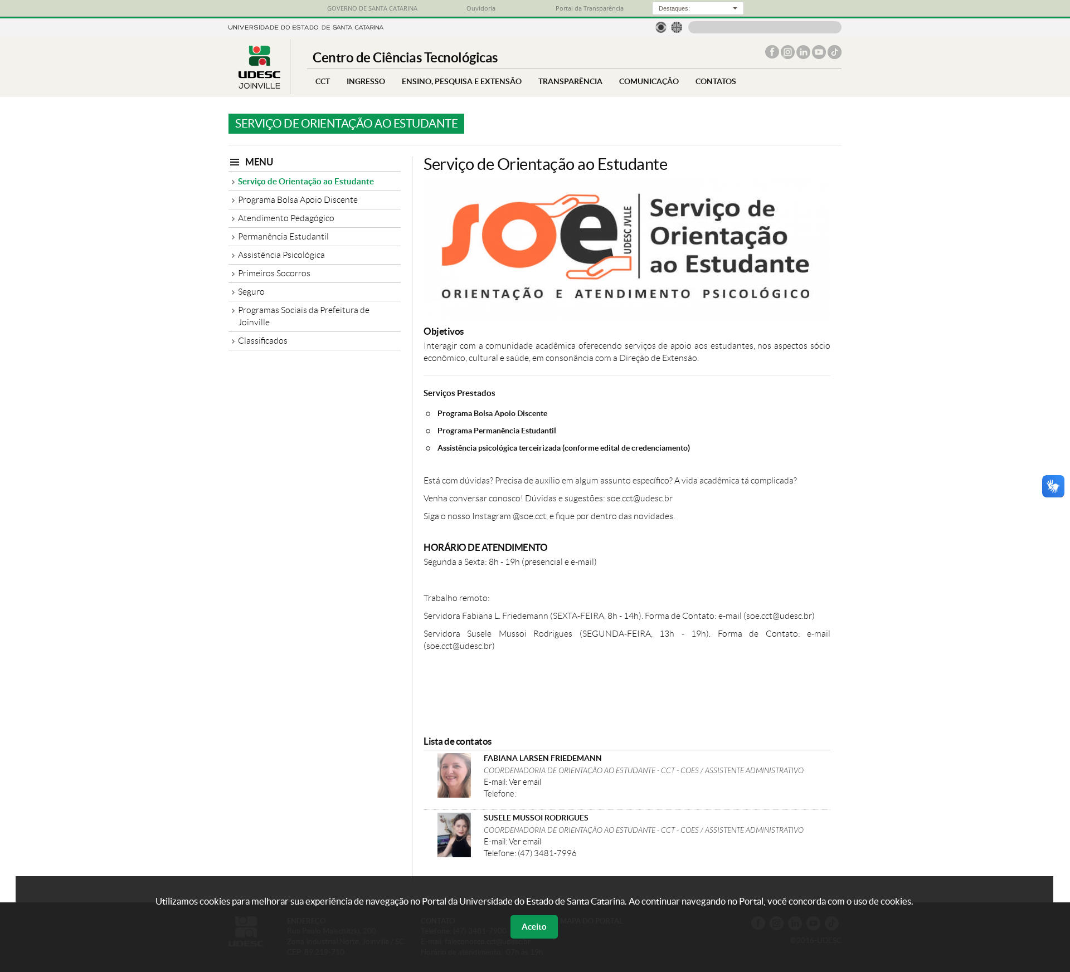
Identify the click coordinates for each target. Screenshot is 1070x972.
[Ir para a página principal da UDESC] (305, 26)
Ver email (525, 782)
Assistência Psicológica (281, 255)
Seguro (251, 291)
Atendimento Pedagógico (286, 218)
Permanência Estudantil (283, 236)
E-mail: (496, 782)
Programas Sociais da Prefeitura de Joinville (303, 316)
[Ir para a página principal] (259, 85)
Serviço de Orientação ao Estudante (306, 181)
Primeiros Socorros (274, 273)
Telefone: (500, 793)
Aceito (534, 926)
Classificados (263, 340)
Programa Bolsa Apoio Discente (298, 199)
